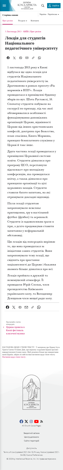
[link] (7, 307)
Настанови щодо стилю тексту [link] (14, 357)
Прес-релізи (7, 20)
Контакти (35, 20)
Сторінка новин (10, 15)
